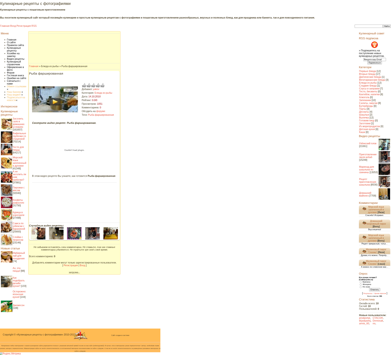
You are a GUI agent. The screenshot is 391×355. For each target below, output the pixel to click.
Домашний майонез (365, 194)
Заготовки (365, 123)
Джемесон (18, 305)
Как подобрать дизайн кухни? (19, 281)
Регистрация (23, 26)
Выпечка (364, 117)
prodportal (364, 318)
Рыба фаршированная (101, 115)
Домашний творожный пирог (376, 222)
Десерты (364, 111)
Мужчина (366, 282)
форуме (100, 111)
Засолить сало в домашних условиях (18, 122)
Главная (5, 26)
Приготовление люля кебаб (368, 155)
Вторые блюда (367, 74)
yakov (96, 89)
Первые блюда (367, 71)
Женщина (367, 284)
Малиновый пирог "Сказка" (376, 251)
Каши (362, 132)
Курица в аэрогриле (18, 213)
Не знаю (366, 287)
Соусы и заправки (369, 88)
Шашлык (364, 114)
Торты (362, 109)
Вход (13, 26)
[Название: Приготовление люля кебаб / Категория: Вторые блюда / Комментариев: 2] (92, 238)
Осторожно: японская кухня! (19, 294)
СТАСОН (378, 318)
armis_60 (364, 323)
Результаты (367, 293)
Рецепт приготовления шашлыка (367, 182)
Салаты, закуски (368, 103)
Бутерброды (366, 106)
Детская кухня (367, 129)
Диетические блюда (370, 77)
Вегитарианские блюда (372, 80)
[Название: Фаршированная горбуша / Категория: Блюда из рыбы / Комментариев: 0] (56, 238)
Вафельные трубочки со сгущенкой (19, 136)
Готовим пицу (367, 120)
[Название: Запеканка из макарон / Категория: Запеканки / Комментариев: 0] (110, 238)
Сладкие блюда (368, 85)
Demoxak (378, 320)
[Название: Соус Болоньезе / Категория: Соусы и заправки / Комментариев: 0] (38, 238)
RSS (34, 26)
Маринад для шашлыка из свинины (366, 170)
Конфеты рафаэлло (18, 201)
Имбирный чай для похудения (19, 256)
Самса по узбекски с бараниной (19, 226)
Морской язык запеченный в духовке (19, 161)
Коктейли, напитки (369, 94)
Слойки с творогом (18, 238)
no (374, 323)
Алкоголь (364, 97)
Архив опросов (380, 293)
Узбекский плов (367, 143)
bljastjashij (365, 320)
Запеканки (365, 100)
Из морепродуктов (369, 126)
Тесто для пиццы (18, 148)
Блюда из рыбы (103, 93)
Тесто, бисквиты (368, 91)
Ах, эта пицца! (16, 269)
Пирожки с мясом (19, 189)
